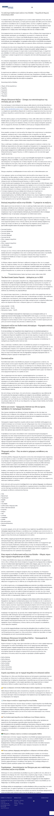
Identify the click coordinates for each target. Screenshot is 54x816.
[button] (32, 7)
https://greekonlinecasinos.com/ (14, 109)
